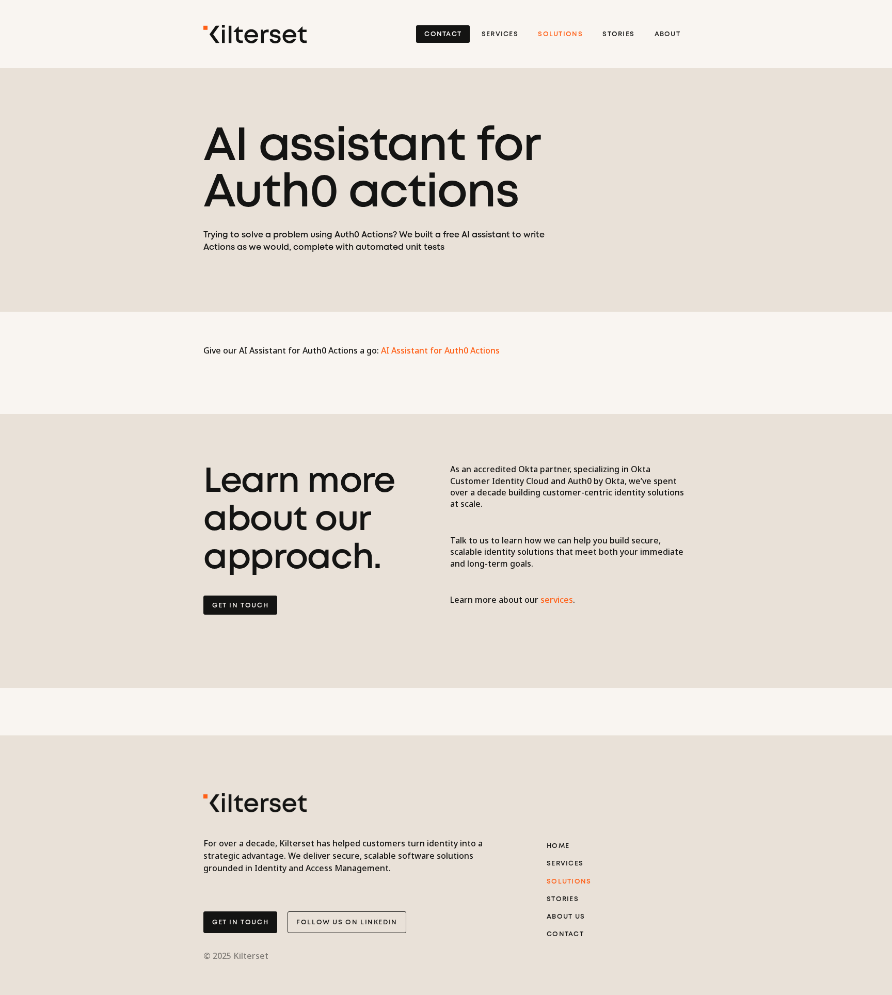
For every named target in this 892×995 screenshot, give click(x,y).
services (556, 599)
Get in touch (240, 922)
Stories (618, 34)
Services (500, 34)
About (667, 34)
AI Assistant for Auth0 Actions (440, 350)
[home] (255, 34)
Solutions (560, 34)
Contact (442, 34)
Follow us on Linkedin (346, 922)
